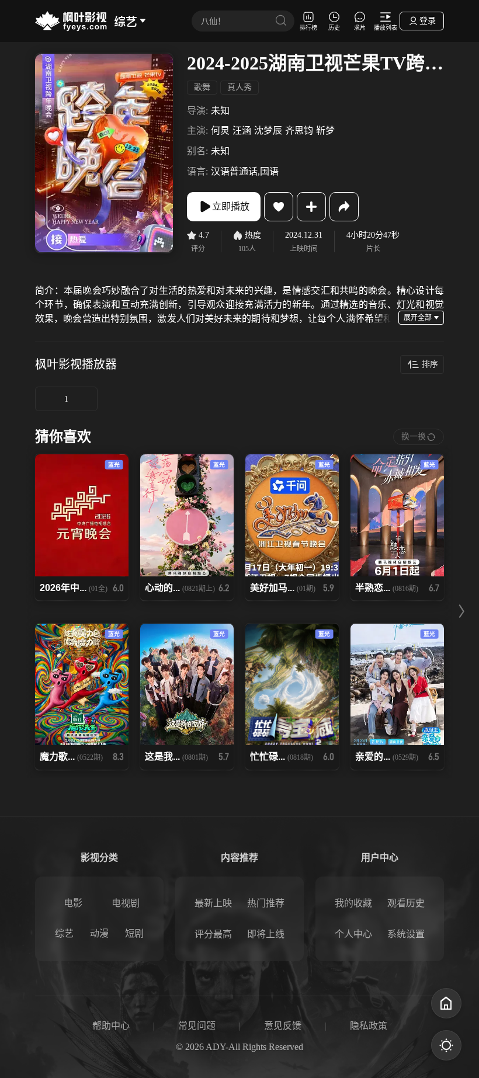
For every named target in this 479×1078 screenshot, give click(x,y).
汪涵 (241, 130)
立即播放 (230, 206)
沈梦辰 (268, 130)
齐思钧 (299, 130)
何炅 (220, 130)
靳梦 (325, 130)
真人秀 (239, 87)
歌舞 (202, 87)
